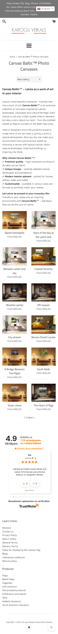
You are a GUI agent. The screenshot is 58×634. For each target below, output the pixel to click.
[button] (16, 449)
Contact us (7, 531)
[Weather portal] (14, 292)
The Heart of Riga (43, 405)
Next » (31, 417)
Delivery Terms (10, 546)
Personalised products (14, 590)
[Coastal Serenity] (43, 256)
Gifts (4, 597)
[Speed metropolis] (14, 220)
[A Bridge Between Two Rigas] (14, 357)
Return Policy (9, 539)
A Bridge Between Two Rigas (14, 371)
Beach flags (8, 579)
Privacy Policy (9, 535)
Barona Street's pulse (43, 337)
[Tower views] (14, 393)
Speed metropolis (14, 233)
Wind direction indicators (15, 605)
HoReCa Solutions (11, 601)
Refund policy (9, 561)
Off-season (43, 305)
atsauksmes (30, 442)
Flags (5, 575)
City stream (14, 337)
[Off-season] (43, 292)
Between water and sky (14, 271)
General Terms (9, 542)
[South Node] (43, 357)
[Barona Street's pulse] (43, 324)
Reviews (6, 527)
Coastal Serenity (43, 269)
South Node (43, 369)
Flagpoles (7, 583)
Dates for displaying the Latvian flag (21, 550)
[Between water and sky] (14, 256)
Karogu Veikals (28, 622)
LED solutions (9, 586)
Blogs (5, 553)
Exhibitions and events (14, 594)
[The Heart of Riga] (43, 393)
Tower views (14, 405)
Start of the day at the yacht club (43, 235)
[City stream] (14, 324)
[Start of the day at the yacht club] (43, 220)
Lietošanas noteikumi (13, 557)
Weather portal (14, 305)
